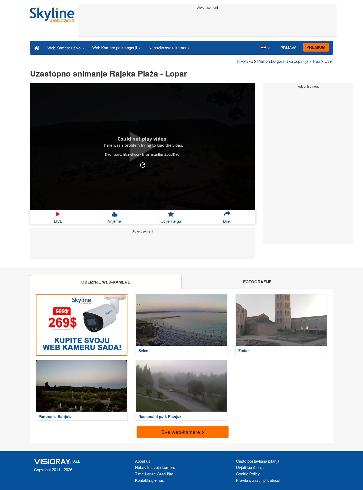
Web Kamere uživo (64, 47)
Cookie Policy (248, 473)
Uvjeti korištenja (250, 467)
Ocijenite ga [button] (171, 221)
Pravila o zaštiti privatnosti (258, 480)
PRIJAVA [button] (288, 47)
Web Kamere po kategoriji (115, 47)
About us (142, 461)
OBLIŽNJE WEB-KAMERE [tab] (105, 282)
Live (328, 61)
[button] (265, 47)
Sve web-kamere (181, 431)
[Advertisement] (207, 23)
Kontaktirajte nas (149, 480)
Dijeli (227, 221)
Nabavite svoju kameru (169, 47)
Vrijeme (114, 221)
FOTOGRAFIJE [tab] (257, 282)
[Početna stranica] (36, 47)
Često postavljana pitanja (257, 461)
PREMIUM (316, 47)
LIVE (58, 221)
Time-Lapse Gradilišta (154, 473)
